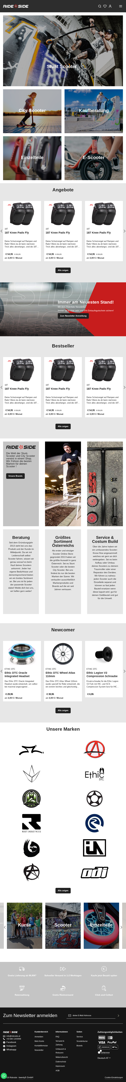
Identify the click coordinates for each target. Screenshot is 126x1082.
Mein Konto (39, 1041)
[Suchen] (99, 6)
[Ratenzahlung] (22, 990)
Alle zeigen (63, 270)
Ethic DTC (10, 669)
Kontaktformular (41, 1046)
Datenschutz (61, 1062)
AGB (57, 1071)
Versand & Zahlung (60, 1043)
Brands (80, 1046)
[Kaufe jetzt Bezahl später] (104, 971)
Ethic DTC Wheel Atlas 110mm (60, 674)
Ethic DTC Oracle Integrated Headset (17, 674)
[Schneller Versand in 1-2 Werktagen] (63, 971)
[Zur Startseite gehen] (15, 6)
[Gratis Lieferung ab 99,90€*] (22, 971)
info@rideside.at (13, 1036)
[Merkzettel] (105, 6)
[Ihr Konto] (110, 6)
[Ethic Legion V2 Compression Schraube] (104, 653)
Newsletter (39, 1050)
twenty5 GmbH (26, 1077)
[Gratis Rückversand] (63, 990)
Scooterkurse (82, 1041)
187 (6, 229)
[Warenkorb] (115, 6)
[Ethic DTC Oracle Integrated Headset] (22, 653)
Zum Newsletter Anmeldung (73, 316)
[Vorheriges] (5, 927)
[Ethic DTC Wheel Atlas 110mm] (63, 653)
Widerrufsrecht (62, 1057)
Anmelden (39, 1037)
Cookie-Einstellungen (114, 1077)
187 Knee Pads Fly (17, 232)
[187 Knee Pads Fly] (22, 213)
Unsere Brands (15, 476)
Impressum (60, 1066)
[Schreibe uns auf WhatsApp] (4, 1076)
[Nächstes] (121, 927)
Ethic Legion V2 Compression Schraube (102, 674)
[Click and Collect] (104, 990)
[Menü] (120, 6)
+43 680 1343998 (13, 1039)
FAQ (57, 1037)
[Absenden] (118, 1015)
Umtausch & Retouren (61, 1051)
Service (80, 1037)
